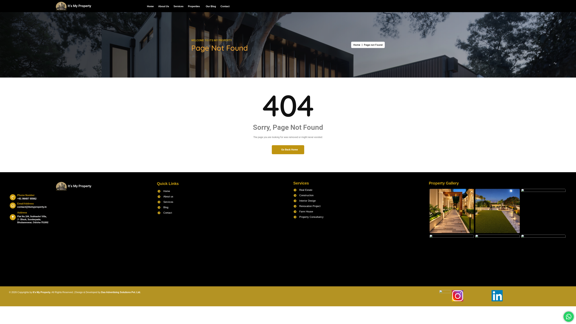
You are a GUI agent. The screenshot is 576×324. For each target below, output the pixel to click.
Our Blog (211, 6)
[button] (195, 6)
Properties (194, 6)
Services (178, 6)
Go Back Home (289, 149)
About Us (163, 6)
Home (150, 6)
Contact (225, 6)
